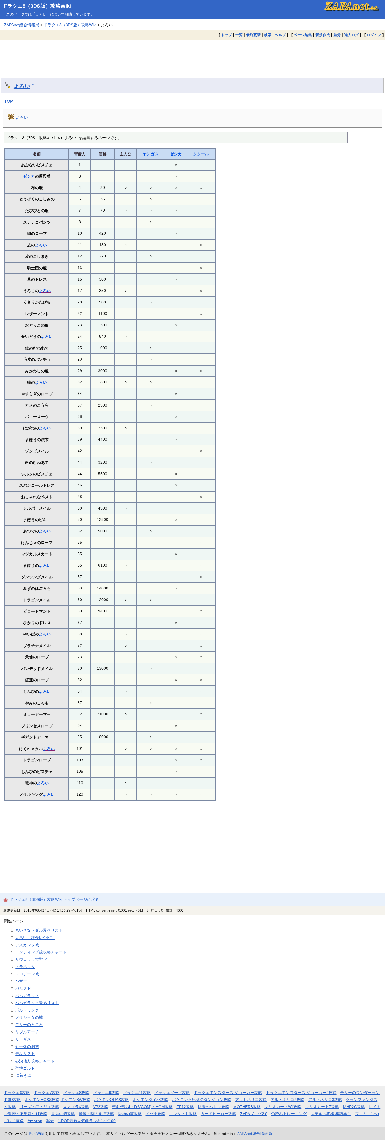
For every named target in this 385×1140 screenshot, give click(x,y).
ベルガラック (27, 995)
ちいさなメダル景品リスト (39, 930)
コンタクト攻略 (183, 1113)
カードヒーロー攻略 (218, 1113)
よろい (22, 86)
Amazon (35, 1121)
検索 (267, 35)
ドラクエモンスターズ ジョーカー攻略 (228, 1092)
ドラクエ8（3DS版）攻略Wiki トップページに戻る (54, 899)
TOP (8, 101)
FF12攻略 (185, 1106)
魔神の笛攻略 (130, 1113)
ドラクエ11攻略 (137, 1092)
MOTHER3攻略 (247, 1106)
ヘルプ (280, 35)
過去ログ (351, 35)
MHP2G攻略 (354, 1106)
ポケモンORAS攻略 (111, 1099)
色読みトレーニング (289, 1113)
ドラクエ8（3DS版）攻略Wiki (36, 6)
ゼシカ (176, 154)
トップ (226, 35)
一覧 (239, 35)
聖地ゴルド (25, 1068)
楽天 (50, 1121)
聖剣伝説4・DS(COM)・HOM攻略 (142, 1106)
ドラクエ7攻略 (47, 1092)
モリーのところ (29, 1024)
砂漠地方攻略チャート (35, 1061)
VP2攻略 (100, 1106)
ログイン (374, 35)
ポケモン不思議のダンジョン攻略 (201, 1099)
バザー (21, 981)
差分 (337, 35)
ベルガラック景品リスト (37, 1003)
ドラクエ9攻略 (106, 1092)
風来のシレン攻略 (213, 1106)
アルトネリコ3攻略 (325, 1099)
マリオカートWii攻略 (282, 1106)
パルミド (23, 988)
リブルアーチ (27, 1032)
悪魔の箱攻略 (63, 1113)
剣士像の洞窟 (27, 1046)
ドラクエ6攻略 (17, 1092)
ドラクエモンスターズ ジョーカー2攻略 (301, 1092)
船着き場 (23, 1075)
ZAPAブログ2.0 (253, 1113)
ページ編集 (303, 35)
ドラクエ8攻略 (76, 1092)
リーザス (23, 1039)
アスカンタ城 (27, 945)
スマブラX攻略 (76, 1106)
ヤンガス (150, 154)
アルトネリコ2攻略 (287, 1099)
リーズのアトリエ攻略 (39, 1106)
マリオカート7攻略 (322, 1106)
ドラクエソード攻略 (172, 1092)
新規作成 (322, 35)
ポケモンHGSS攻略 (42, 1099)
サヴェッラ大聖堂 (31, 959)
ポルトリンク (27, 1010)
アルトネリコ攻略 (251, 1099)
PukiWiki (36, 1133)
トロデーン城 (27, 974)
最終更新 (253, 35)
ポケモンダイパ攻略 (150, 1099)
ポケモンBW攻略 (75, 1099)
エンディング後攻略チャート (41, 952)
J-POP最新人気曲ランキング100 (87, 1121)
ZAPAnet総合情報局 (21, 25)
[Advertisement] (192, 54)
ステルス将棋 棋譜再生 (331, 1113)
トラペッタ (25, 966)
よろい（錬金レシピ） (35, 937)
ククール (201, 154)
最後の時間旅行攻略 (96, 1113)
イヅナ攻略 (155, 1113)
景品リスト (25, 1053)
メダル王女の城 (29, 1017)
